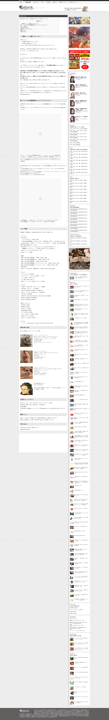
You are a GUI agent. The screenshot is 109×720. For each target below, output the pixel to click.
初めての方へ (35, 2)
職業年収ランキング (63, 2)
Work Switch (24, 237)
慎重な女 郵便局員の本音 (80, 84)
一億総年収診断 (28, 2)
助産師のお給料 (73, 611)
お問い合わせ (23, 31)
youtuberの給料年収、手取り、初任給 (78, 620)
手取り (42, 2)
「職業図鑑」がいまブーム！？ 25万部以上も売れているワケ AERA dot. (38, 248)
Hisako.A (27, 223)
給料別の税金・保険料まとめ (74, 178)
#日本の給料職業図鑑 (25, 173)
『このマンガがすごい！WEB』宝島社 (30, 239)
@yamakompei (23, 171)
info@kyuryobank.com (25, 94)
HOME (21, 2)
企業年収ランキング (73, 2)
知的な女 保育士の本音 (80, 92)
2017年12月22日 (31, 170)
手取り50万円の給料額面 (75, 144)
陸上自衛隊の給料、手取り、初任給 (77, 625)
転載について (23, 30)
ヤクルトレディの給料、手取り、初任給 (78, 630)
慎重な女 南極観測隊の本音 (81, 100)
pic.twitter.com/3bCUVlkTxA (35, 173)
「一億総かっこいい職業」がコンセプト (29, 23)
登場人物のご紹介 (24, 27)
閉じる (40, 21)
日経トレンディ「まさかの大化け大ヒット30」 (32, 250)
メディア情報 (23, 26)
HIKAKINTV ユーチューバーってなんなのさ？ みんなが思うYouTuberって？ (38, 246)
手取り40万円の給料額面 (75, 142)
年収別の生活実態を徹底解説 (74, 207)
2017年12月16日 (41, 174)
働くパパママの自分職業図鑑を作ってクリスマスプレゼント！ (34, 25)
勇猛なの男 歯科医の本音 (80, 77)
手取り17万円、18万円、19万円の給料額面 (78, 128)
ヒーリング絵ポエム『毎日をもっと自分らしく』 (30, 163)
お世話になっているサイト (26, 28)
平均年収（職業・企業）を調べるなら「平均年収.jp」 (33, 404)
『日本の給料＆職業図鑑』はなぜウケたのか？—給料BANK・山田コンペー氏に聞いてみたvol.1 (43, 241)
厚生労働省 (23, 406)
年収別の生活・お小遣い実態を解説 (75, 236)
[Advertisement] (43, 443)
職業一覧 (55, 2)
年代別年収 (48, 2)
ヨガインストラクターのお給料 (76, 609)
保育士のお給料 (73, 613)
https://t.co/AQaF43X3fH (59, 168)
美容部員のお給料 (73, 607)
